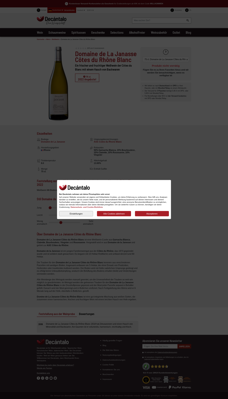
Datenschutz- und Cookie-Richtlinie (87, 207)
